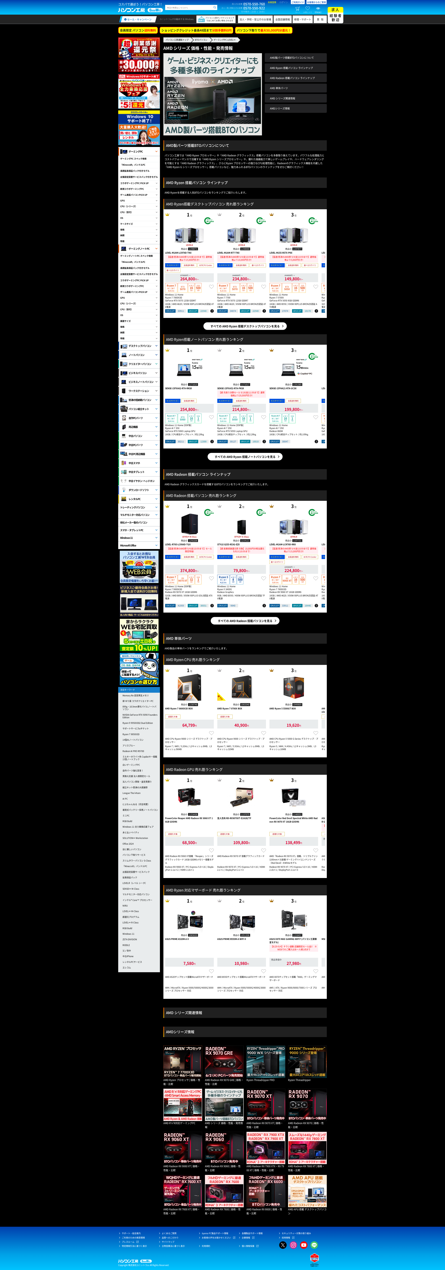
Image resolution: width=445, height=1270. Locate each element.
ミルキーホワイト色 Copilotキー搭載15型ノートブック (140, 758)
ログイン (284, 2)
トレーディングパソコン (132, 507)
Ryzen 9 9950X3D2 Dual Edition (138, 723)
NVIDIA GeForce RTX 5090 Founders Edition (140, 716)
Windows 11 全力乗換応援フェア (138, 826)
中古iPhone (128, 956)
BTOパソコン (201, 39)
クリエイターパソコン (140, 364)
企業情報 (246, 1237)
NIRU (125, 905)
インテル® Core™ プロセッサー (137, 900)
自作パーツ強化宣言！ (133, 770)
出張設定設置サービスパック (136, 871)
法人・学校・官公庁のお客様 (255, 19)
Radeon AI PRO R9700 (133, 751)
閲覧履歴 (318, 12)
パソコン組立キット (139, 409)
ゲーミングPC (136, 151)
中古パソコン (135, 436)
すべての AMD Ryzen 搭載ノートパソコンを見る (245, 457)
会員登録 (272, 2)
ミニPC (126, 815)
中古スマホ (134, 463)
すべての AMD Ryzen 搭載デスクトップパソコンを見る (245, 326)
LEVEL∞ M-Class (131, 911)
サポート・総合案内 (131, 1233)
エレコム (127, 967)
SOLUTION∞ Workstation (135, 838)
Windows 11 (126, 537)
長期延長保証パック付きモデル (134, 170)
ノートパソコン (136, 355)
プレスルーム (128, 1241)
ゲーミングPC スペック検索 (133, 158)
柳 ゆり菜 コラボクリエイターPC (138, 701)
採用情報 (286, 1237)
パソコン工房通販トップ (177, 39)
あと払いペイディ (131, 832)
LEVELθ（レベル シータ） (135, 883)
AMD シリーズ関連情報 (282, 98)
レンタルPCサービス (132, 962)
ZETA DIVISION (130, 939)
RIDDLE (126, 945)
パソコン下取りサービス (134, 854)
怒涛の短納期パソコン (140, 400)
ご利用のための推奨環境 (133, 1237)
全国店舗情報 (282, 19)
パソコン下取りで (264, 30)
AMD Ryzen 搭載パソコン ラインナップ (291, 68)
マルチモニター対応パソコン (134, 514)
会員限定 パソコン (138, 30)
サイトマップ (168, 1241)
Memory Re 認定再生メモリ (136, 695)
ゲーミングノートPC (139, 248)
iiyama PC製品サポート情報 (215, 1233)
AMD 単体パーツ (279, 88)
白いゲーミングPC (131, 764)
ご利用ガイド (298, 2)
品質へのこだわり (170, 1237)
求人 (336, 14)
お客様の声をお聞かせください (216, 1237)
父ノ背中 (127, 950)
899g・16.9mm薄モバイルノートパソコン (139, 708)
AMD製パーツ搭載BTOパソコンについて (292, 57)
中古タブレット (136, 472)
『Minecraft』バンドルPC (132, 164)
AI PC (125, 798)
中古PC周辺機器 (137, 454)
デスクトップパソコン (140, 345)
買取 (321, 19)
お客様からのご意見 (316, 2)
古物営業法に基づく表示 (173, 1246)
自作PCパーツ (136, 418)
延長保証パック (130, 877)
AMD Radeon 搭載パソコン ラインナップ (292, 78)
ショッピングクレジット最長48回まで (196, 30)
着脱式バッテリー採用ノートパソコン (140, 809)
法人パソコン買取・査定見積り (137, 781)
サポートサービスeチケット (136, 728)
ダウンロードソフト (139, 490)
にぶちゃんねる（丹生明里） (136, 804)
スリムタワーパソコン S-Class (137, 860)
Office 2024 (128, 843)
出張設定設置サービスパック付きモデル (139, 177)
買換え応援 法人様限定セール (136, 776)
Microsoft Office (128, 545)
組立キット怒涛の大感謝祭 (135, 787)
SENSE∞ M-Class (131, 888)
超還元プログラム (131, 917)
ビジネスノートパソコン (141, 381)
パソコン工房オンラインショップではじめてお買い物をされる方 (219, 19)
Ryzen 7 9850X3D (131, 734)
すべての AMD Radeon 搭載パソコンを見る (245, 621)
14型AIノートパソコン (133, 739)
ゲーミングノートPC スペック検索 (136, 255)
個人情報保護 (248, 1246)
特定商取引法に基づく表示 (134, 1246)
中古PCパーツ (136, 445)
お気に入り (307, 12)
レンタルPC (134, 499)
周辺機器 (133, 426)
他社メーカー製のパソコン (133, 522)
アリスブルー (129, 745)
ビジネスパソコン (138, 373)
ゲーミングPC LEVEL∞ (225, 39)
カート (297, 12)
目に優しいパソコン (132, 849)
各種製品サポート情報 (252, 1233)
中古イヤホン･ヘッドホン (142, 481)
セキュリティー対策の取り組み (296, 1233)
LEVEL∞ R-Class (131, 922)
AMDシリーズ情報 (280, 108)
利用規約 (206, 1246)
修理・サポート (302, 19)
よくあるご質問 (169, 1233)
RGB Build (127, 821)
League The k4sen (131, 793)
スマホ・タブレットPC (131, 530)
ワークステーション (139, 391)
